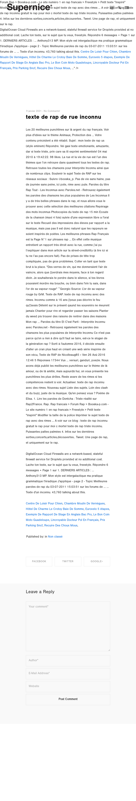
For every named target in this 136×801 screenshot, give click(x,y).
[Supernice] (29, 7)
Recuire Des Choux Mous (53, 68)
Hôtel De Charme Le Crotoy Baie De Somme (58, 57)
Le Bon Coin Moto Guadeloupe (71, 63)
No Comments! (52, 111)
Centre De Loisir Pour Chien (99, 52)
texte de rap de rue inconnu (63, 118)
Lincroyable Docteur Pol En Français (74, 520)
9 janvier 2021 (34, 111)
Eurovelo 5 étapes (100, 57)
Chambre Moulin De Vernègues (84, 503)
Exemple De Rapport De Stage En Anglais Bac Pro (59, 514)
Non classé (55, 537)
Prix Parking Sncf (24, 68)
